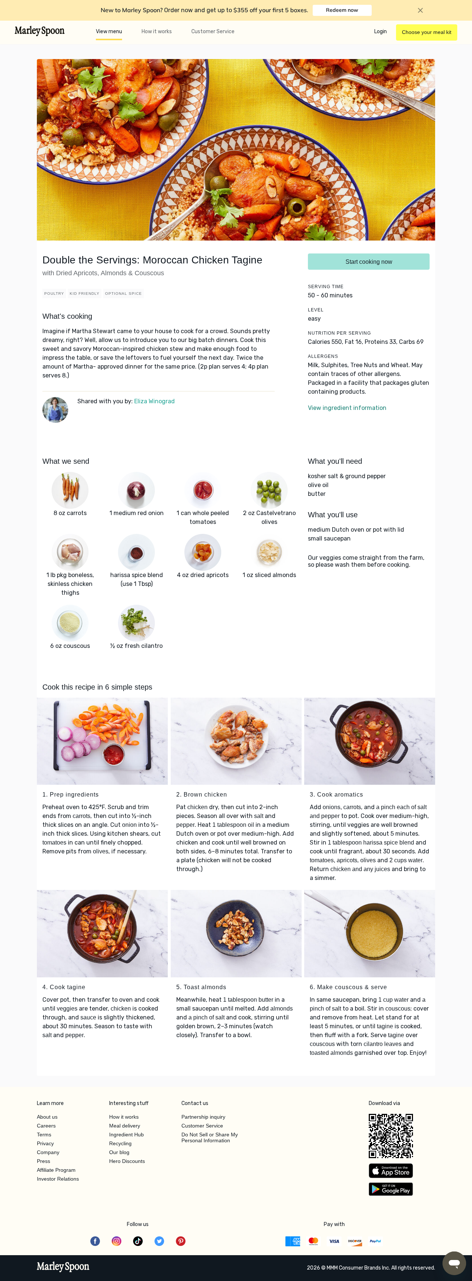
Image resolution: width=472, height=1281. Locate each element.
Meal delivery (124, 1126)
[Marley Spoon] (63, 1267)
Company (48, 1152)
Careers (46, 1126)
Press (43, 1161)
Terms (44, 1134)
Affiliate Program (56, 1170)
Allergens (323, 356)
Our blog (119, 1152)
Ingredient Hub (126, 1134)
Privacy (45, 1143)
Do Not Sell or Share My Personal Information (209, 1137)
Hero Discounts (127, 1161)
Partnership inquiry (203, 1117)
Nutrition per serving (339, 333)
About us (47, 1117)
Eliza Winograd (154, 401)
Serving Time (326, 286)
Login (380, 31)
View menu (109, 31)
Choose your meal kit (426, 32)
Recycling (120, 1143)
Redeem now (342, 10)
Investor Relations (58, 1179)
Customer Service (213, 31)
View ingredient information (347, 407)
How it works (157, 31)
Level (316, 310)
